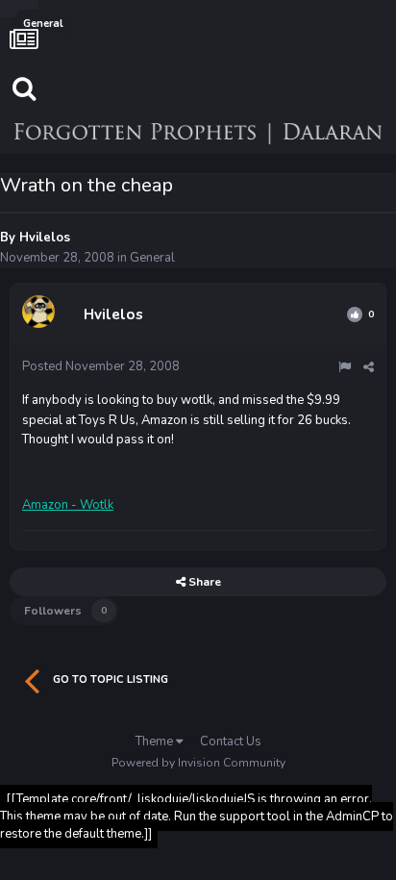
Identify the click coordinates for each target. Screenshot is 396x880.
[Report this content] (344, 367)
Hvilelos (44, 237)
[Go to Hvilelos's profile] (41, 314)
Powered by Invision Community (198, 762)
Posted (101, 366)
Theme (156, 741)
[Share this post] (368, 367)
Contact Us (230, 741)
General (152, 257)
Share (203, 582)
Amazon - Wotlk (67, 505)
